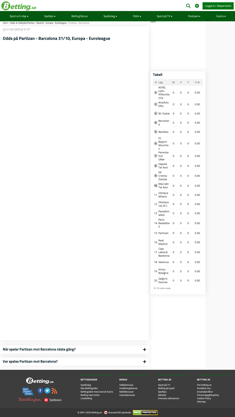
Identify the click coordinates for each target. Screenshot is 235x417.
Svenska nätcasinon (168, 398)
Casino (220, 16)
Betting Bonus (79, 16)
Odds (136, 16)
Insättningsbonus (128, 388)
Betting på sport (166, 388)
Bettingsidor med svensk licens (97, 391)
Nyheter (162, 395)
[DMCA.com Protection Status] (145, 412)
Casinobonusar (127, 395)
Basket (40, 22)
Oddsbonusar (126, 385)
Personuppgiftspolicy (208, 395)
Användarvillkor (205, 391)
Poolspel (193, 16)
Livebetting (86, 398)
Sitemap (201, 401)
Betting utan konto (90, 395)
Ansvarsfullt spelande (119, 412)
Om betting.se (204, 385)
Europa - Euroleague (56, 22)
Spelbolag (109, 16)
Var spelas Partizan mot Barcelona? (30, 361)
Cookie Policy (204, 398)
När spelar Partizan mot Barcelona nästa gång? (39, 349)
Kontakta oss (204, 388)
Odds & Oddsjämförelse (22, 22)
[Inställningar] (197, 6)
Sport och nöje (18, 16)
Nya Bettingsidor (89, 388)
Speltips (49, 16)
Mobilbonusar (126, 391)
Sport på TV (164, 16)
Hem (5, 22)
